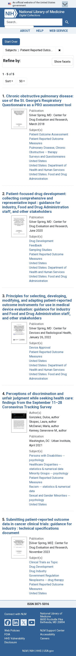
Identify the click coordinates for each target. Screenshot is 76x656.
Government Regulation (44, 575)
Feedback (35, 245)
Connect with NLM (15, 614)
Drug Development (41, 241)
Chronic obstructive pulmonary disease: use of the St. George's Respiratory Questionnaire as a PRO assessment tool (37, 100)
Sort (8, 81)
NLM (25, 650)
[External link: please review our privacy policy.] (7, 622)
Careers (44, 638)
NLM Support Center (52, 630)
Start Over (11, 41)
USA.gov (49, 650)
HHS (39, 650)
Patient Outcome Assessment (48, 134)
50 (23, 81)
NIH (32, 650)
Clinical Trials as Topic (43, 562)
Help (40, 31)
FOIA (7, 634)
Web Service (58, 31)
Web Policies (12, 630)
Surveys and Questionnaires (47, 156)
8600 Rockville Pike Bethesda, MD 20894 (52, 621)
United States (38, 161)
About (25, 31)
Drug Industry (37, 571)
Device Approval (39, 347)
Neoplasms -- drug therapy (46, 580)
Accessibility (47, 634)
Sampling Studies (40, 250)
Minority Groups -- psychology (48, 473)
